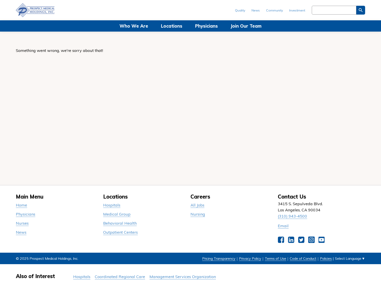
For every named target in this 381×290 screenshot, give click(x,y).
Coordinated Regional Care (120, 276)
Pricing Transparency (218, 258)
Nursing (197, 214)
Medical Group (117, 214)
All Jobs (197, 205)
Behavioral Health (120, 223)
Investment (297, 10)
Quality (240, 10)
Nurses (22, 223)
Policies (326, 258)
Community (274, 10)
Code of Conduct (303, 258)
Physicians (206, 26)
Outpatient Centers (120, 232)
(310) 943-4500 (292, 216)
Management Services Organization (182, 276)
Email (283, 225)
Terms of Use (275, 258)
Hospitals (111, 205)
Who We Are (134, 26)
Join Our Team (246, 26)
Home (21, 205)
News (256, 10)
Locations (171, 26)
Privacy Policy (250, 258)
